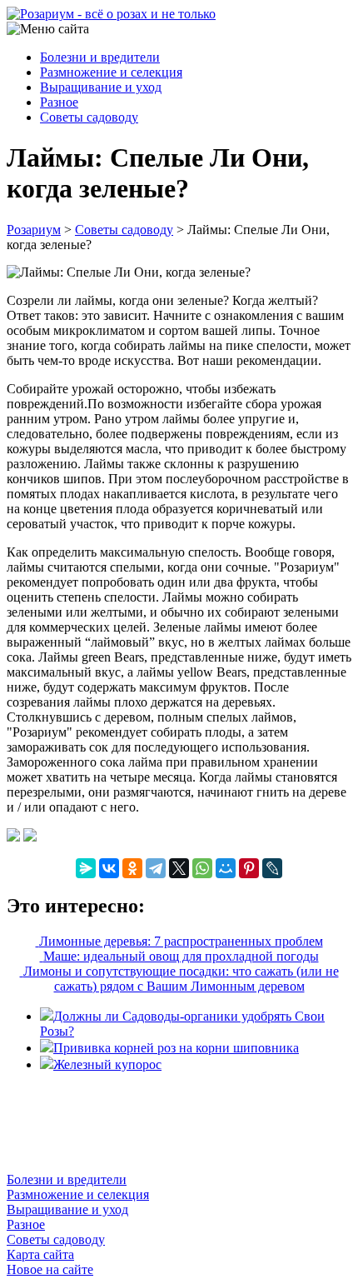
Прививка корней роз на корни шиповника (176, 1048)
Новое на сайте (50, 1269)
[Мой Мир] (226, 868)
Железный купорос (107, 1064)
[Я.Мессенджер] (86, 868)
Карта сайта (40, 1254)
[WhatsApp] (202, 868)
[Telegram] (156, 868)
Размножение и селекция (111, 72)
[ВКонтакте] (109, 868)
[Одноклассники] (132, 868)
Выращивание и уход (101, 87)
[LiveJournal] (272, 868)
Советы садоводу (89, 117)
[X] (179, 868)
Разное (59, 102)
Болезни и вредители (100, 57)
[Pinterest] (249, 868)
